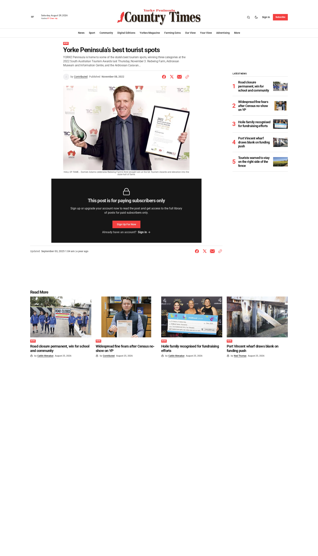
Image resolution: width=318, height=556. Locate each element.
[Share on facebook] (165, 76)
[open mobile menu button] (32, 17)
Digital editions (126, 32)
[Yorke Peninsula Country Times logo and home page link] (159, 17)
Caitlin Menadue (45, 356)
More (237, 32)
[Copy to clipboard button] (186, 76)
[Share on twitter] (172, 76)
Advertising (223, 32)
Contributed (81, 76)
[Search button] (248, 17)
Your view (206, 32)
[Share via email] (179, 76)
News (66, 43)
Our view (190, 32)
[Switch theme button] (256, 17)
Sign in (266, 17)
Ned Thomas (240, 356)
